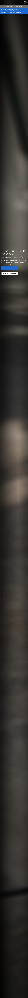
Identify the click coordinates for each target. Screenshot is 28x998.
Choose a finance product (9, 273)
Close (25, 9)
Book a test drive (8, 6)
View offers (10, 268)
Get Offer (19, 12)
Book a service (19, 6)
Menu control (2, 2)
